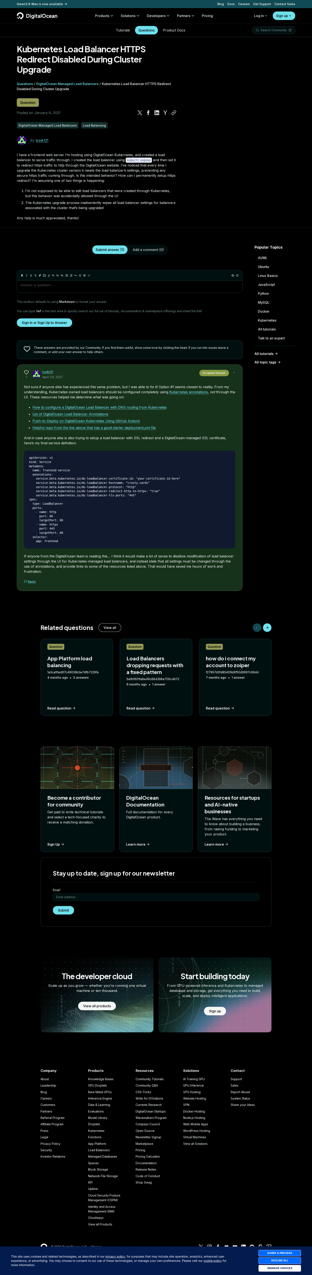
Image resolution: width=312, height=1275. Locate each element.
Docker (264, 311)
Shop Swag (144, 1182)
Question (27, 102)
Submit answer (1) (110, 250)
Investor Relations (53, 1156)
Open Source (145, 1131)
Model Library (97, 1118)
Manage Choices (279, 1268)
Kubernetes (267, 320)
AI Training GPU (194, 1079)
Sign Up (53, 844)
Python (263, 293)
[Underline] (31, 275)
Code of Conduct (148, 1176)
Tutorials (123, 30)
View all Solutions (195, 1143)
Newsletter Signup (148, 1137)
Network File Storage (103, 1176)
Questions (146, 30)
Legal (44, 1137)
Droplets (94, 1124)
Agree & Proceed (279, 1253)
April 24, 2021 (52, 377)
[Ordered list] (71, 275)
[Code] (89, 275)
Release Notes (146, 1169)
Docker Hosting (194, 1111)
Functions (94, 1137)
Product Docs (174, 30)
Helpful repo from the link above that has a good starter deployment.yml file (94, 428)
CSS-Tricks (143, 1092)
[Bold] (22, 275)
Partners (46, 1111)
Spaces (93, 1163)
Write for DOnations (149, 1098)
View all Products (100, 1224)
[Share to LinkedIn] (156, 112)
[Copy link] (173, 112)
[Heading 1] (53, 275)
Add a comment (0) (148, 250)
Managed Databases (102, 1156)
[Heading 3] (62, 275)
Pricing (140, 1150)
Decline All (279, 1260)
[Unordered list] (66, 275)
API (90, 1182)
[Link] (40, 275)
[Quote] (75, 275)
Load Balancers (99, 1150)
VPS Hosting (192, 1092)
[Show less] (233, 372)
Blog (220, 4)
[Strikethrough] (35, 275)
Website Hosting (194, 1098)
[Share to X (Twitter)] (139, 112)
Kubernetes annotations (188, 392)
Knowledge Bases (101, 1079)
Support (236, 1079)
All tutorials (267, 329)
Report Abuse (240, 1092)
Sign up (282, 16)
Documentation (146, 1163)
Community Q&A (147, 1085)
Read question (59, 708)
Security (46, 1150)
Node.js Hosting (194, 1118)
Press (44, 1131)
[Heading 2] (57, 275)
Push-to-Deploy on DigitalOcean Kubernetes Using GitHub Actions (86, 421)
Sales (234, 1085)
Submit (63, 910)
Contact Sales (284, 4)
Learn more (135, 844)
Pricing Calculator (148, 1156)
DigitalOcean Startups (151, 1111)
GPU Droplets (97, 1085)
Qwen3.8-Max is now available (40, 4)
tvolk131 (42, 140)
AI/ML (262, 258)
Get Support (262, 4)
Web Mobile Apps (195, 1124)
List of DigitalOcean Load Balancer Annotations (70, 414)
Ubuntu (263, 267)
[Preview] (233, 275)
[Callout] (80, 275)
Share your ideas (243, 1105)
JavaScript (266, 284)
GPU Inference (193, 1085)
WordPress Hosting (196, 1131)
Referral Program (53, 1118)
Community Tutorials (150, 1079)
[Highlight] (49, 275)
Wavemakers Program (151, 1118)
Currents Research (149, 1105)
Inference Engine (100, 1098)
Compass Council (148, 1124)
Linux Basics (268, 276)
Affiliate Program (52, 1124)
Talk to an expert (271, 338)
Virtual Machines (194, 1137)
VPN (186, 1105)
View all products (97, 1006)
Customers (48, 1105)
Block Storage (98, 1169)
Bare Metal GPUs (100, 1092)
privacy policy (115, 1256)
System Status (240, 1098)
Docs (231, 4)
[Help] (237, 275)
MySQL (264, 302)
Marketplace (144, 1143)
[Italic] (26, 275)
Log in (259, 16)
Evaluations (96, 1111)
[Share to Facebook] (148, 112)
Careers (244, 4)
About (45, 1079)
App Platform (97, 1143)
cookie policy (213, 1260)
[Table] (84, 275)
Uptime (93, 1189)
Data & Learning (99, 1105)
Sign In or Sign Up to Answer (44, 323)
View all (110, 627)
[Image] (44, 275)
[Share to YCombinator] (165, 112)
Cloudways (96, 1217)
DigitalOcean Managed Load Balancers (67, 84)
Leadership (48, 1085)
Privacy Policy (50, 1143)
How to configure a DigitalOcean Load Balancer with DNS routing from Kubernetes (99, 407)
